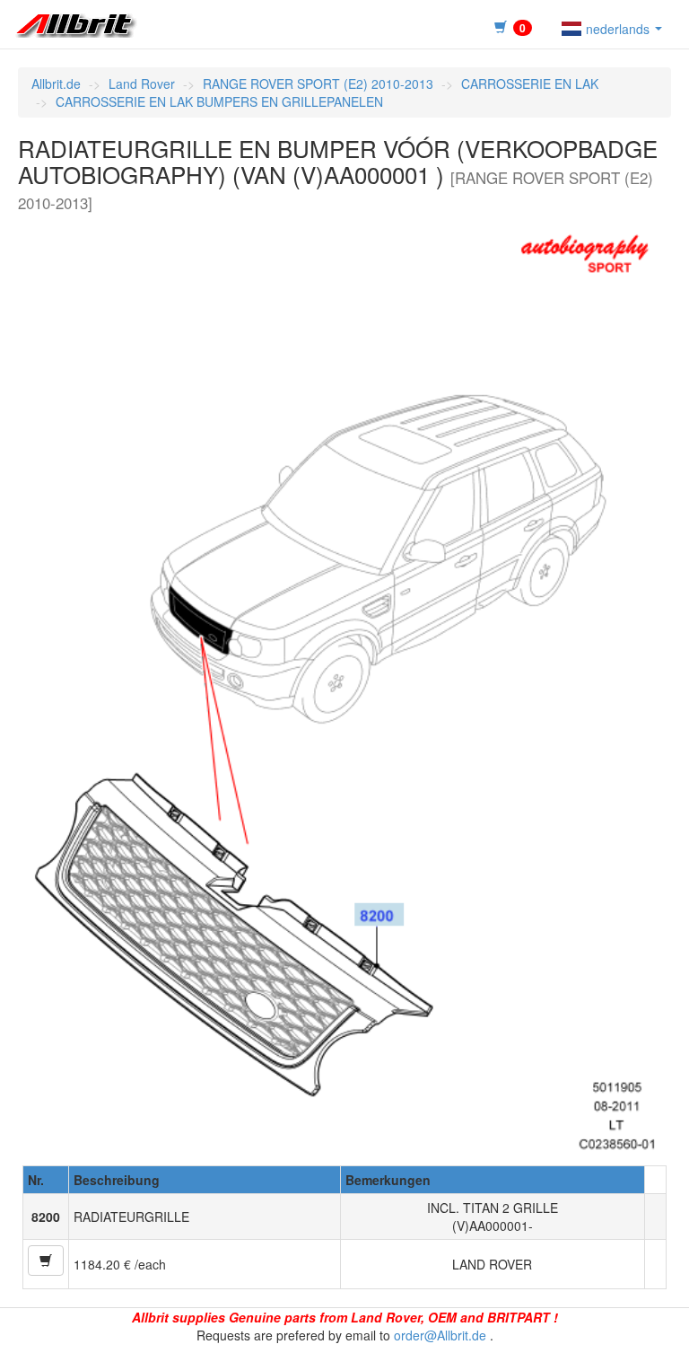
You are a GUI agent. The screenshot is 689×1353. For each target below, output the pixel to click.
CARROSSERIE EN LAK (529, 83)
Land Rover (142, 83)
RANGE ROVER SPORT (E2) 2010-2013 (318, 83)
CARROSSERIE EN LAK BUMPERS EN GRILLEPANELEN (219, 101)
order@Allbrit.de (440, 1335)
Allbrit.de (56, 83)
